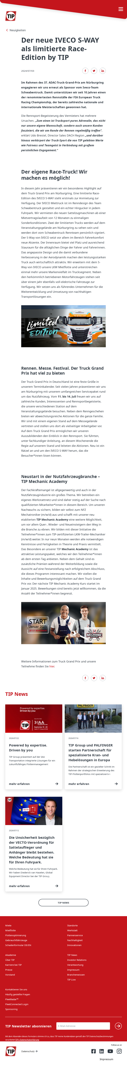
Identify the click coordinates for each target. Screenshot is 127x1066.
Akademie (10, 954)
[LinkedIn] (103, 71)
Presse (8, 969)
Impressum (73, 969)
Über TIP (10, 959)
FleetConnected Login (16, 1004)
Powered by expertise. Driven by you (33, 746)
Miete (8, 925)
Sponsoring (11, 1009)
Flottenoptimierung (15, 935)
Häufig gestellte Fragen (17, 994)
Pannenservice (75, 935)
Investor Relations (76, 959)
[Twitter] (94, 71)
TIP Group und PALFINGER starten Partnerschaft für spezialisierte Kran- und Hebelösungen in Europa (93, 746)
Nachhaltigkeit (75, 940)
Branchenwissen (76, 974)
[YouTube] (110, 1051)
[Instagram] (119, 1051)
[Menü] (120, 9)
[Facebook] (85, 71)
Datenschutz (28, 1051)
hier (51, 666)
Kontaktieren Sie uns (16, 989)
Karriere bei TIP (13, 964)
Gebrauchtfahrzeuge (16, 940)
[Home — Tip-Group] (10, 1051)
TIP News (63, 902)
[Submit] (118, 1026)
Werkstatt (72, 930)
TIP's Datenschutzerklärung (27, 1039)
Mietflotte (10, 930)
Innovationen (74, 945)
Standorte (72, 925)
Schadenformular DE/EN (18, 945)
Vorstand (10, 974)
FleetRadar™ (11, 999)
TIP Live (71, 979)
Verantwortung (75, 964)
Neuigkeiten (18, 30)
